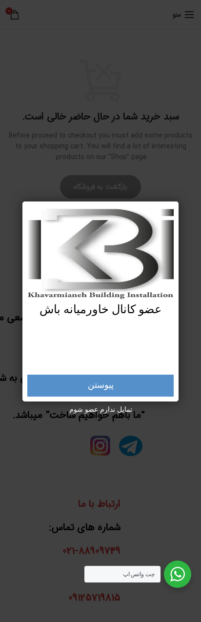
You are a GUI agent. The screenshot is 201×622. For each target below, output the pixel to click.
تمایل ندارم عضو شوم (100, 409)
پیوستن (101, 385)
